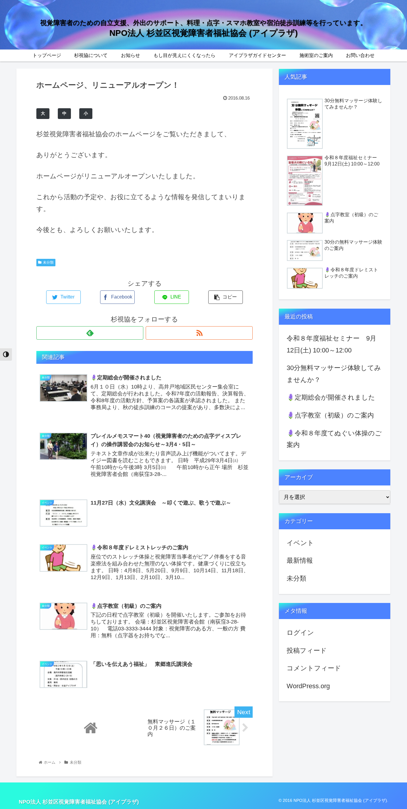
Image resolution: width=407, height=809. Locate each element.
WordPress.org (308, 686)
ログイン (300, 632)
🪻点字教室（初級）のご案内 (330, 415)
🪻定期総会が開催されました (331, 397)
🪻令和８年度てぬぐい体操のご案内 (334, 439)
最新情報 (300, 560)
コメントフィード (314, 668)
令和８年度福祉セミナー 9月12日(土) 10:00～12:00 (331, 344)
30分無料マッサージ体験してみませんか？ (334, 373)
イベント (300, 543)
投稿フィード (307, 650)
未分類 (48, 262)
